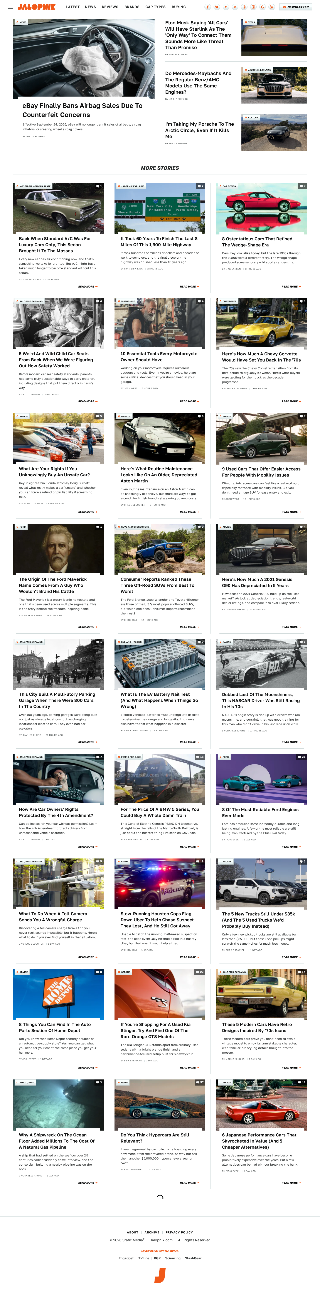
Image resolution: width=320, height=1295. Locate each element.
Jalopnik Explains (259, 70)
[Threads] (244, 7)
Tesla (251, 22)
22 (202, 972)
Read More (86, 287)
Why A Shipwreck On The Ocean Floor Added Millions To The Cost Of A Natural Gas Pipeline (56, 1141)
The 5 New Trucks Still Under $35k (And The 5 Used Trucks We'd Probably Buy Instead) (258, 920)
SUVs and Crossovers (135, 526)
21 (303, 756)
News (90, 7)
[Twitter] (235, 7)
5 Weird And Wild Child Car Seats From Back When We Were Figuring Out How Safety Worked (56, 359)
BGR (157, 1258)
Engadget (126, 1258)
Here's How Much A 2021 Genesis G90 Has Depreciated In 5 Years (257, 582)
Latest (73, 7)
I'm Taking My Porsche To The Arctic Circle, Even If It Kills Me (199, 130)
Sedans (125, 972)
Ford (23, 526)
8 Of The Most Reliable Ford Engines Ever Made (260, 812)
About (132, 1232)
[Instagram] (253, 7)
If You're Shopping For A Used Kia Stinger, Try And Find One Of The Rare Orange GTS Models (156, 1030)
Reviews (110, 7)
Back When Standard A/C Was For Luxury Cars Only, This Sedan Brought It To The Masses (55, 244)
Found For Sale (131, 757)
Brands (132, 7)
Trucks (227, 861)
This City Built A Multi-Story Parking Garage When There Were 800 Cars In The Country (57, 700)
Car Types (155, 7)
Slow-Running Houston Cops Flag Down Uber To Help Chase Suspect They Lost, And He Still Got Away (157, 920)
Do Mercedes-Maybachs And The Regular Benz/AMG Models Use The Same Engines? (198, 82)
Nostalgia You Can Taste (35, 186)
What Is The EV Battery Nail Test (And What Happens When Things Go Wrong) (159, 700)
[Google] (262, 7)
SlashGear (193, 1258)
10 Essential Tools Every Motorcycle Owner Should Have (159, 356)
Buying (179, 7)
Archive (152, 1232)
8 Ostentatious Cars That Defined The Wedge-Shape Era (257, 242)
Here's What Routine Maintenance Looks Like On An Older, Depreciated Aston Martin (159, 475)
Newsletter (298, 7)
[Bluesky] (217, 7)
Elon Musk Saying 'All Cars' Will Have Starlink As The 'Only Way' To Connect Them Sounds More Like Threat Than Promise (198, 35)
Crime (124, 861)
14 (303, 972)
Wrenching (128, 301)
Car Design (229, 186)
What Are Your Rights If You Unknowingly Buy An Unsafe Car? (54, 471)
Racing (227, 642)
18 (202, 756)
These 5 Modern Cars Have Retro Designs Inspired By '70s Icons (257, 1027)
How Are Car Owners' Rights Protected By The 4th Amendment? (56, 812)
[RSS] (271, 7)
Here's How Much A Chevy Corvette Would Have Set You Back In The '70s (261, 357)
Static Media (132, 1240)
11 (303, 1082)
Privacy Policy (179, 1232)
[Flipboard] (226, 7)
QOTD (124, 1082)
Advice (24, 416)
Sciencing (172, 1258)
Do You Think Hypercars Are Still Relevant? (155, 1138)
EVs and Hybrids (131, 642)
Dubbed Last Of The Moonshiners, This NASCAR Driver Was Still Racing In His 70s (261, 700)
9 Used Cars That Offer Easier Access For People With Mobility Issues (261, 472)
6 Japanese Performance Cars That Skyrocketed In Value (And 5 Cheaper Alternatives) (259, 1141)
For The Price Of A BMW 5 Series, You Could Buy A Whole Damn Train (160, 812)
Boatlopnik (27, 1082)
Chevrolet (229, 301)
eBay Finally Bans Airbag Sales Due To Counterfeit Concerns (82, 110)
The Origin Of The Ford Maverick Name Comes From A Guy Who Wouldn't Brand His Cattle (53, 585)
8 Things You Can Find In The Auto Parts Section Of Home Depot (55, 1027)
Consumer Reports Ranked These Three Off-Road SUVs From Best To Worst (157, 585)
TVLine (143, 1258)
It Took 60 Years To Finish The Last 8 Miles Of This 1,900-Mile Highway (159, 241)
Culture (253, 117)
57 (202, 1082)
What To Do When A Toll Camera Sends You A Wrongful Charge (53, 916)
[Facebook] (207, 7)
